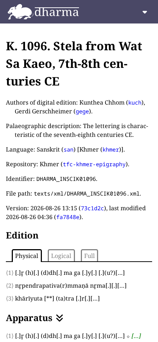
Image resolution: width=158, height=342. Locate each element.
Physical (26, 256)
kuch (134, 102)
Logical (61, 256)
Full (89, 256)
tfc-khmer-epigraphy (94, 164)
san (68, 149)
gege (82, 111)
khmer (111, 149)
